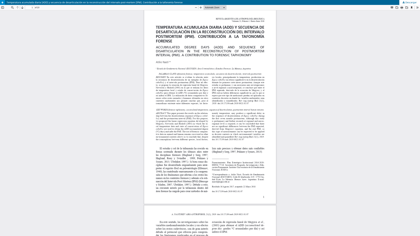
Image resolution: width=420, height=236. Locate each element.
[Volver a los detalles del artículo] (2, 2)
